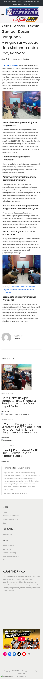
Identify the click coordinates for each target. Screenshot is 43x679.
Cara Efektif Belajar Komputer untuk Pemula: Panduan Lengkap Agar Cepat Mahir (19, 402)
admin (17, 59)
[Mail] (29, 654)
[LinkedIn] (14, 654)
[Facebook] (9, 654)
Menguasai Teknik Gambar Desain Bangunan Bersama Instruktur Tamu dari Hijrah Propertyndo (18, 289)
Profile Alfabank (8, 545)
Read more (5, 411)
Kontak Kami (7, 534)
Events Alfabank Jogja (10, 519)
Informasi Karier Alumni (11, 556)
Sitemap (6, 560)
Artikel (23, 59)
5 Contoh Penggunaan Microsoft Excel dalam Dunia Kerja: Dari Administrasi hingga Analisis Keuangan (21, 428)
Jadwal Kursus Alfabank (11, 516)
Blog (27, 59)
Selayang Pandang (9, 553)
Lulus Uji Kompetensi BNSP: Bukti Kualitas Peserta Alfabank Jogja (20, 453)
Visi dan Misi (7, 549)
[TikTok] (19, 654)
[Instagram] (5, 654)
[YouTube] (24, 654)
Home (5, 512)
